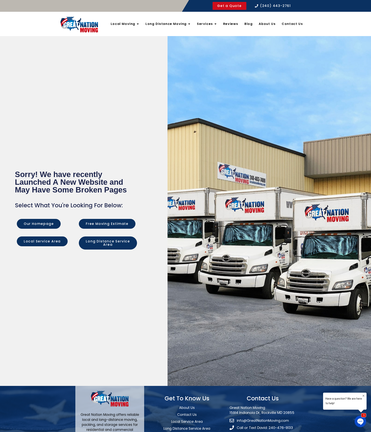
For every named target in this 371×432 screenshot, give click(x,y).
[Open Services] (215, 24)
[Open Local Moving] (137, 24)
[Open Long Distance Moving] (189, 24)
